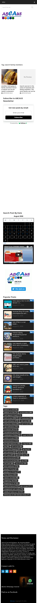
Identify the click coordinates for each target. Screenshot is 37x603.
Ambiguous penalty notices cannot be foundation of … (19, 387)
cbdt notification (11, 421)
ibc (25, 455)
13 (18, 230)
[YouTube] (10, 571)
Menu (3, 2)
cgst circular (26, 424)
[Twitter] (6, 571)
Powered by (14, 123)
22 (27, 234)
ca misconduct (26, 412)
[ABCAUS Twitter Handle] (18, 292)
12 (14, 230)
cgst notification (11, 427)
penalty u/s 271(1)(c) (12, 472)
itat (24, 461)
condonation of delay (12, 435)
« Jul (4, 243)
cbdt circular (10, 418)
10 (5, 230)
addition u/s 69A (11, 412)
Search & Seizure (11, 486)
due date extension (12, 444)
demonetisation (11, 441)
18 (10, 234)
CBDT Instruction (25, 418)
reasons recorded (11, 478)
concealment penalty (12, 432)
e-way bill (26, 444)
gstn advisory (10, 452)
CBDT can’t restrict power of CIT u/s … (21, 365)
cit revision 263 (11, 429)
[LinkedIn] (3, 571)
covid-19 (27, 435)
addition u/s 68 (11, 410)
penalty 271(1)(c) (10, 469)
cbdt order (25, 421)
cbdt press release (11, 424)
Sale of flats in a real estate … (19, 323)
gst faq (26, 449)
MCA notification (11, 466)
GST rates (8, 455)
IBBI (18, 455)
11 (10, 230)
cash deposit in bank (12, 415)
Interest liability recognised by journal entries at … (20, 334)
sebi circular (26, 486)
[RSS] (14, 571)
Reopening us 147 (11, 483)
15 (27, 230)
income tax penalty (11, 461)
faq (6, 446)
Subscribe (18, 117)
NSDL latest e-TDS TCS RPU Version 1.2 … (21, 302)
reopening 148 (10, 480)
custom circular (11, 438)
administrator (8, 93)
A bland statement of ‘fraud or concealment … (20, 397)
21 (23, 234)
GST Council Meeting (12, 449)
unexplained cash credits (13, 489)
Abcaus (12, 601)
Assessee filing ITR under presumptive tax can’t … (21, 312)
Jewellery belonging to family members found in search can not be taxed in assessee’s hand (8, 88)
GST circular (16, 446)
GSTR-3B (22, 452)
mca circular (21, 463)
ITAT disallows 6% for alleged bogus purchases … (19, 356)
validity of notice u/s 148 (13, 492)
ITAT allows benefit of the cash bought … (21, 376)
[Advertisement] (18, 41)
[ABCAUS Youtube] (18, 263)
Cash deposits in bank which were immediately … (21, 344)
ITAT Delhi (8, 463)
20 (18, 234)
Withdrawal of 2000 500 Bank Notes (17, 495)
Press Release (10, 475)
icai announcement (11, 458)
